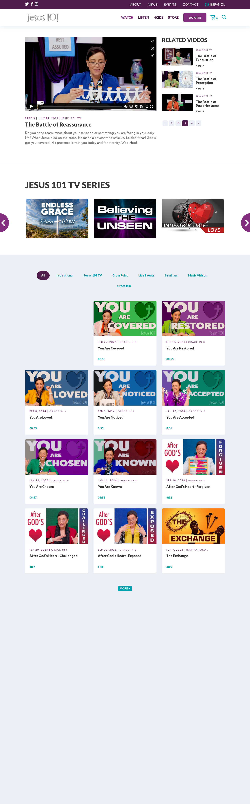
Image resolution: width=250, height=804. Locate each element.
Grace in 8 (124, 285)
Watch (127, 17)
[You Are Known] (125, 457)
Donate (195, 17)
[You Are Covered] (125, 319)
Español (217, 5)
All (43, 275)
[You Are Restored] (193, 319)
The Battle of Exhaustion (206, 58)
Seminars (171, 275)
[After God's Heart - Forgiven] (193, 457)
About (135, 5)
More (124, 588)
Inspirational (64, 275)
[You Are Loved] (56, 388)
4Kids (158, 17)
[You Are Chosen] (56, 457)
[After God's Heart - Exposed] (125, 526)
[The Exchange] (193, 526)
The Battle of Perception (206, 81)
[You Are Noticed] (125, 388)
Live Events (146, 275)
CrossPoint (120, 275)
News (152, 5)
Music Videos (197, 275)
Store (173, 17)
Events (170, 5)
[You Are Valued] (56, 319)
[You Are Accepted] (193, 388)
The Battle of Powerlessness (207, 104)
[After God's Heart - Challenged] (56, 526)
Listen (143, 17)
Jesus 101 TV (204, 50)
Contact (190, 5)
